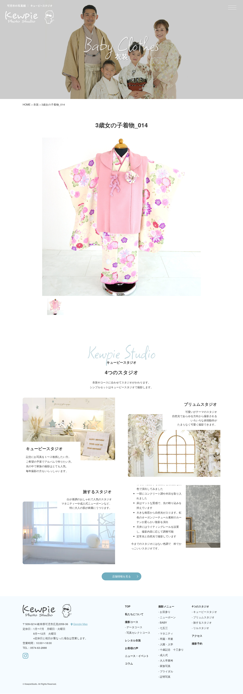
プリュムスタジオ (203, 617)
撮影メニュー (166, 606)
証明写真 (165, 676)
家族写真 (165, 666)
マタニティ (166, 633)
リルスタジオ (201, 628)
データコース (134, 627)
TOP (127, 606)
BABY (163, 622)
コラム (129, 663)
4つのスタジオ (200, 606)
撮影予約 (197, 643)
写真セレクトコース (138, 632)
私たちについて (134, 614)
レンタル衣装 (133, 640)
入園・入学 (166, 644)
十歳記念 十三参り (172, 649)
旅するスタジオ (202, 622)
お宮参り (165, 612)
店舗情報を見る (121, 576)
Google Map (80, 624)
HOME (27, 104)
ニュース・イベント (137, 656)
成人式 (164, 655)
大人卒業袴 (166, 660)
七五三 (164, 628)
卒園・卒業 (166, 639)
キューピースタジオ (205, 612)
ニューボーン (168, 617)
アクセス (197, 636)
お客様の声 (131, 648)
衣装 (36, 104)
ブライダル (166, 671)
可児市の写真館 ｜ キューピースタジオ (29, 14)
